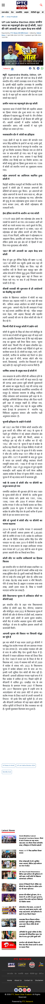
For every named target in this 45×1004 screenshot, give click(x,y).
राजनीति (19, 12)
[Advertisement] (22, 737)
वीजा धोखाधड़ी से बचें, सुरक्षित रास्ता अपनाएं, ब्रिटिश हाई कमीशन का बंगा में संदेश (30, 863)
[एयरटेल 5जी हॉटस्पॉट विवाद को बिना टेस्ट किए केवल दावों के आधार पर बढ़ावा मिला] (9, 946)
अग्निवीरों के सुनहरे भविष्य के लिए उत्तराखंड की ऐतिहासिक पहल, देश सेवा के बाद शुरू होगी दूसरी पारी (30, 934)
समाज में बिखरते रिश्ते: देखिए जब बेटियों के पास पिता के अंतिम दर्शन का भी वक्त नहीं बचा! (30, 886)
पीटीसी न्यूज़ (35, 12)
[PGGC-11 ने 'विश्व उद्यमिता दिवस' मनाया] (9, 854)
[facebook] (29, 68)
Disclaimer (39, 980)
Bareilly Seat (7, 772)
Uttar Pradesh (12, 17)
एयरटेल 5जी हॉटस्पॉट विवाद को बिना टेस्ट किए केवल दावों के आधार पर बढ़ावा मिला (31, 945)
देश (12, 12)
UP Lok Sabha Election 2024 (26, 765)
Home (9, 980)
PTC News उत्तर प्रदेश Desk (19, 33)
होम (3, 17)
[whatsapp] (41, 68)
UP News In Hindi (8, 765)
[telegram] (37, 68)
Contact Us (28, 980)
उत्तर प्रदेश (5, 12)
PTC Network (27, 1002)
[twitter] (33, 68)
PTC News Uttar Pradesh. (21, 994)
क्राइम (26, 12)
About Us (18, 980)
